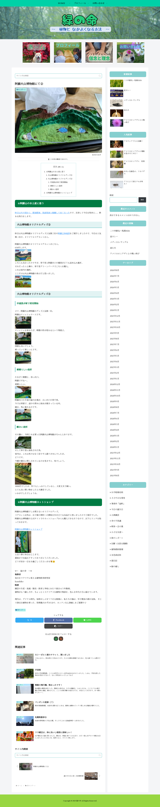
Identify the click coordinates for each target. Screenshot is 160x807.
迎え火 (113, 248)
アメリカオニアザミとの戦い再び (124, 254)
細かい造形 (54, 189)
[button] (100, 76)
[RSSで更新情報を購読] (61, 639)
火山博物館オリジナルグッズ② (60, 175)
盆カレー (114, 237)
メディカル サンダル (119, 242)
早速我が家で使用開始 (59, 182)
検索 (112, 195)
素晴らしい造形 (56, 186)
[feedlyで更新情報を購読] (56, 639)
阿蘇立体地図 (64, 233)
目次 (55, 167)
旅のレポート (21, 610)
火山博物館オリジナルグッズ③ (60, 179)
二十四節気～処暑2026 (120, 231)
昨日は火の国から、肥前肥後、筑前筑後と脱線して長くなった (42, 213)
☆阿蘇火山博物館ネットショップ (59, 193)
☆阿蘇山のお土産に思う (55, 172)
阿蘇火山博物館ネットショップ (28, 529)
